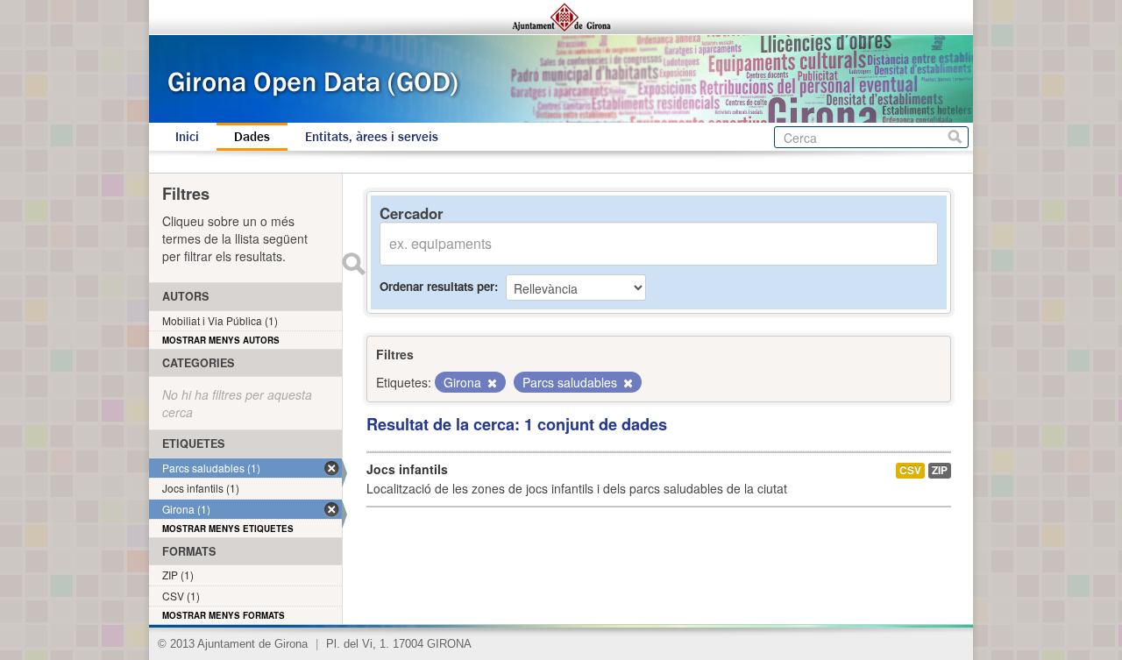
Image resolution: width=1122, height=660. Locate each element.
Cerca (955, 137)
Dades (252, 136)
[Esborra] (491, 383)
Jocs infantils (407, 469)
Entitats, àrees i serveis (371, 136)
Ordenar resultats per (437, 286)
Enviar (353, 264)
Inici (187, 136)
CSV (910, 470)
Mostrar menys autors (221, 340)
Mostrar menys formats (223, 615)
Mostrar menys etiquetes (228, 528)
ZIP (940, 470)
